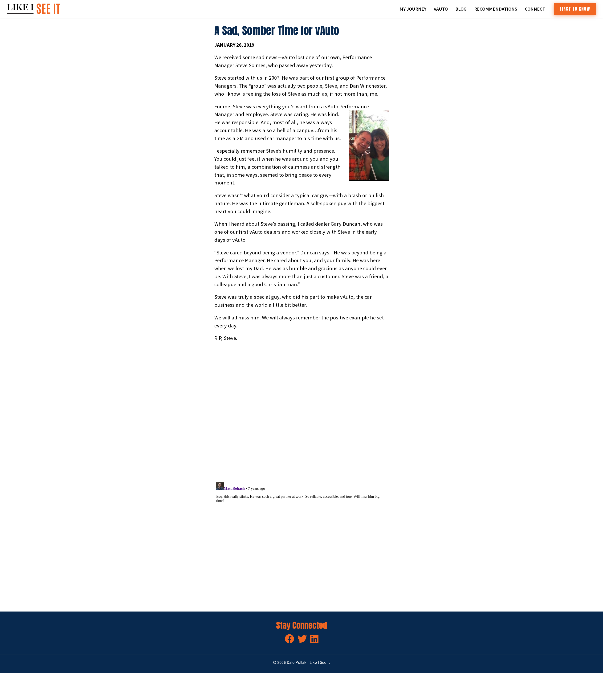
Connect (535, 9)
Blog (461, 9)
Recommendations (495, 9)
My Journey (412, 9)
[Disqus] (301, 412)
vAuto (441, 9)
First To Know (575, 9)
